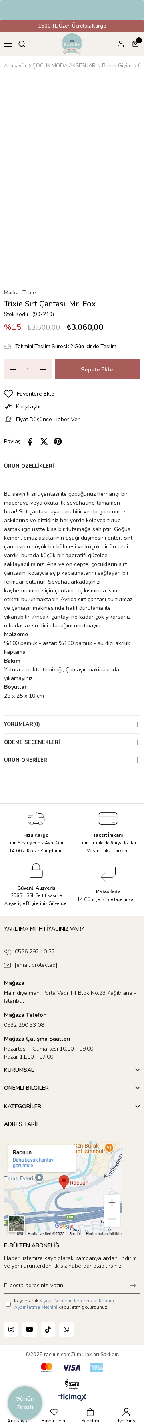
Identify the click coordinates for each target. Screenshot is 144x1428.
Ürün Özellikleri (29, 466)
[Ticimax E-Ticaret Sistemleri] (72, 1398)
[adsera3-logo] (72, 1384)
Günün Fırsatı (25, 1403)
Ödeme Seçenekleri (32, 742)
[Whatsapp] (66, 1329)
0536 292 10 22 (35, 951)
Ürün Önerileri (26, 760)
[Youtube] (29, 1329)
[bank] (72, 1367)
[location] (63, 1188)
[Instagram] (11, 1329)
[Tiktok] (48, 1329)
